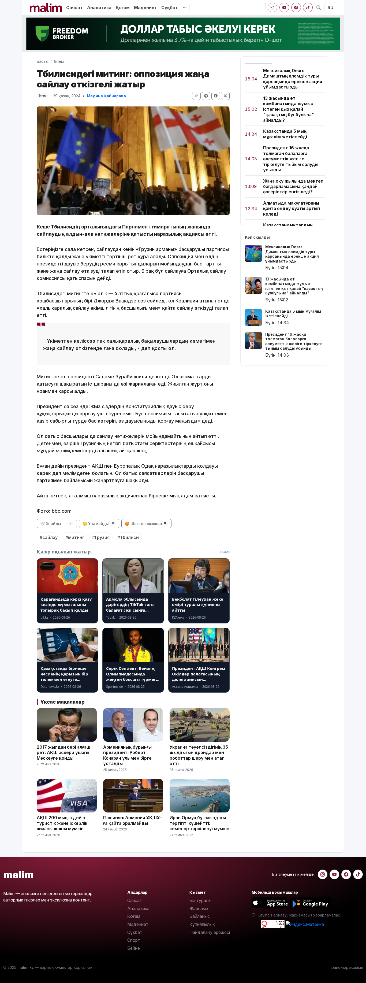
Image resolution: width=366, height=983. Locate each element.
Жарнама (198, 908)
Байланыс (199, 916)
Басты (42, 61)
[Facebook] (296, 7)
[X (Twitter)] (225, 96)
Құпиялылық (202, 924)
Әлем (59, 61)
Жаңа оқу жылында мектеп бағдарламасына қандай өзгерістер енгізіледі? (293, 186)
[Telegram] (206, 96)
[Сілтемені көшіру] (196, 96)
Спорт (133, 940)
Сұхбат (134, 932)
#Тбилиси (128, 537)
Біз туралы (200, 900)
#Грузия (101, 537)
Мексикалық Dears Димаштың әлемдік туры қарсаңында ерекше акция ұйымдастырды (292, 79)
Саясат (74, 7)
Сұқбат (169, 7)
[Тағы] (185, 7)
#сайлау (49, 537)
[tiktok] (308, 7)
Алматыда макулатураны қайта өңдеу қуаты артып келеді (291, 208)
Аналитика (99, 7)
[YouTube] (284, 7)
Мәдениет (145, 7)
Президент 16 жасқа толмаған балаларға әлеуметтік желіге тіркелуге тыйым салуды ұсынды (290, 159)
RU (330, 7)
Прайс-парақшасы (346, 967)
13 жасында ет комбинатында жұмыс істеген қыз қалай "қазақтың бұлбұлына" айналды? (288, 109)
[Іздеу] (318, 7)
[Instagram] (272, 7)
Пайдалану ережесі (209, 932)
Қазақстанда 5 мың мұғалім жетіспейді (285, 134)
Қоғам (123, 7)
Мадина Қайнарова (106, 96)
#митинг (74, 537)
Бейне (133, 948)
